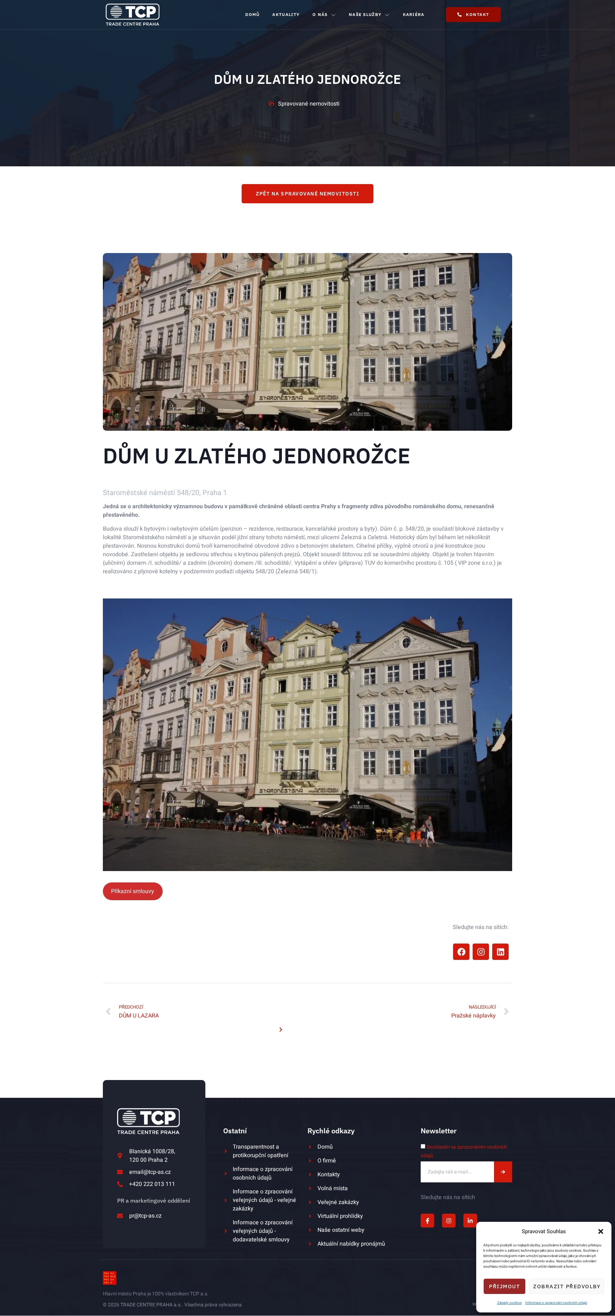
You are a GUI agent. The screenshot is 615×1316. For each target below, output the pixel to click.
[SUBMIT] (503, 1171)
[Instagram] (481, 952)
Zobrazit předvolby (566, 1286)
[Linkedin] (500, 952)
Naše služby (365, 14)
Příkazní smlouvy (132, 891)
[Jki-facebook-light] (427, 1221)
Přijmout (504, 1286)
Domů (252, 14)
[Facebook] (461, 952)
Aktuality (286, 14)
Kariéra (414, 14)
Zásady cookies (509, 1302)
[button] (600, 1231)
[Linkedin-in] (470, 1221)
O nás (320, 14)
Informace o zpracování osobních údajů (556, 1302)
